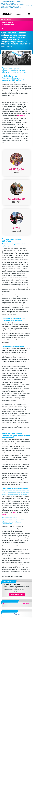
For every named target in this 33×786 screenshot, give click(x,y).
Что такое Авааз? (8, 22)
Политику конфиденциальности (7, 3)
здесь (14, 512)
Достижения (21, 115)
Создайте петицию (11, 584)
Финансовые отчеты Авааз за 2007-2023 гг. (17, 604)
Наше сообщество (8, 29)
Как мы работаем (9, 24)
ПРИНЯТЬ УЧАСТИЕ (8, 581)
